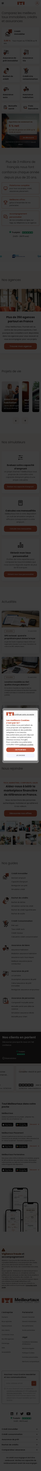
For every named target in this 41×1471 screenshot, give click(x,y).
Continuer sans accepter (19, 717)
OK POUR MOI (20, 750)
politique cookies (26, 744)
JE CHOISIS (20, 755)
